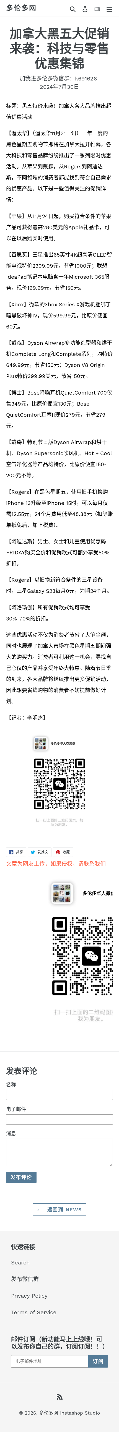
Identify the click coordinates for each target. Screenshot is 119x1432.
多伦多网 (21, 8)
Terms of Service (33, 1312)
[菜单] (109, 8)
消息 (11, 1133)
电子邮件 (16, 1109)
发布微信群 (25, 1279)
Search (20, 1262)
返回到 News (63, 1209)
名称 (11, 1084)
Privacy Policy (29, 1295)
